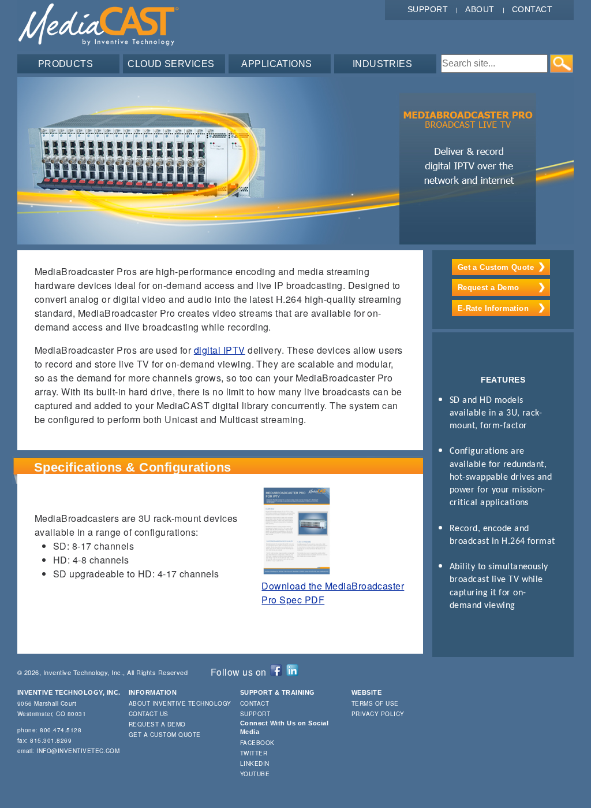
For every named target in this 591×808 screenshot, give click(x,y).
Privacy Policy (378, 714)
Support (427, 9)
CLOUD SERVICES (171, 64)
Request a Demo (488, 287)
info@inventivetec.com (77, 751)
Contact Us (149, 714)
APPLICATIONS (276, 64)
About (479, 9)
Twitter (253, 753)
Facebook (257, 743)
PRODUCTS (65, 64)
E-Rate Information (493, 308)
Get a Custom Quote (496, 267)
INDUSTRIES (383, 64)
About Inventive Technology (180, 703)
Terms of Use (375, 703)
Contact (532, 9)
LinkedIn (255, 763)
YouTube (255, 774)
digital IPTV (219, 350)
